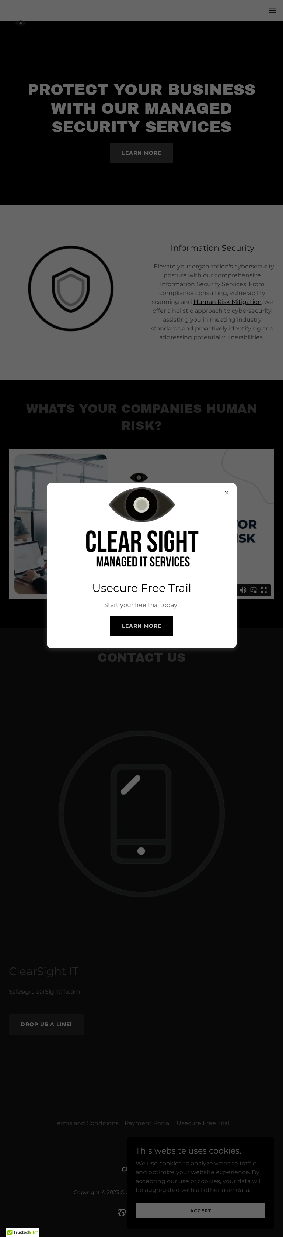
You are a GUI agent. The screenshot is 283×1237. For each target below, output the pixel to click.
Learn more (141, 626)
